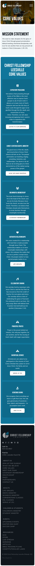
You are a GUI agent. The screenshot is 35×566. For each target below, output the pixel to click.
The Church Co (7, 558)
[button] (31, 5)
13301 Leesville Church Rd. (11, 455)
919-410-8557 (7, 449)
